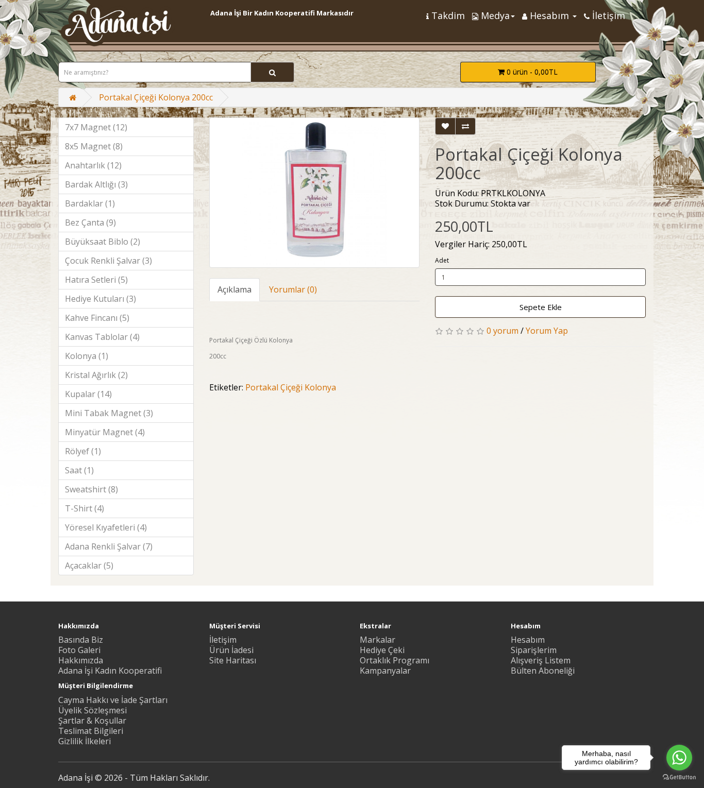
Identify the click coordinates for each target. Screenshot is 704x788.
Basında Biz (80, 639)
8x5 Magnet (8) (94, 146)
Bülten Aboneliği (543, 670)
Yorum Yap (547, 330)
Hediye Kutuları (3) (100, 298)
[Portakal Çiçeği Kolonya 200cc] (314, 192)
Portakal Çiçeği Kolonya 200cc (156, 97)
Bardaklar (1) (90, 203)
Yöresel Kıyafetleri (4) (106, 527)
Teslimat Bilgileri (90, 730)
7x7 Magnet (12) (96, 127)
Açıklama (234, 289)
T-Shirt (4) (84, 508)
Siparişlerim (534, 650)
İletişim (223, 639)
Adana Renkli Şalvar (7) (109, 546)
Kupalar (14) (88, 394)
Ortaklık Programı (394, 660)
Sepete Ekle (540, 307)
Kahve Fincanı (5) (97, 317)
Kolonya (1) (86, 356)
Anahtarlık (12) (93, 165)
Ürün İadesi (231, 650)
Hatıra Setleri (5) (96, 279)
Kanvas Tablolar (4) (102, 336)
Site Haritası (232, 660)
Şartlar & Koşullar (92, 720)
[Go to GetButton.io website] (679, 777)
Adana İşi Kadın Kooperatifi (110, 670)
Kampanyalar (385, 670)
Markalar (377, 639)
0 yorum (502, 330)
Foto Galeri (79, 650)
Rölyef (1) (83, 451)
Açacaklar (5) (89, 565)
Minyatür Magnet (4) (105, 432)
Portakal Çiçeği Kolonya (290, 387)
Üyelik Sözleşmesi (92, 710)
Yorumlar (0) (293, 289)
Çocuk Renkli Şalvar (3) (108, 260)
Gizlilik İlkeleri (84, 741)
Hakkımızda (80, 660)
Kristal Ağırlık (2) (96, 375)
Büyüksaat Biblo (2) (102, 241)
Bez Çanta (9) (90, 222)
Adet (442, 260)
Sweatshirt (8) (91, 489)
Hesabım (528, 639)
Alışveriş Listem (541, 660)
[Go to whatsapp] (679, 757)
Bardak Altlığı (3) (96, 184)
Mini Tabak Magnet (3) (109, 413)
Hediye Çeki (382, 650)
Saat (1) (79, 470)
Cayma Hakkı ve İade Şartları (112, 700)
